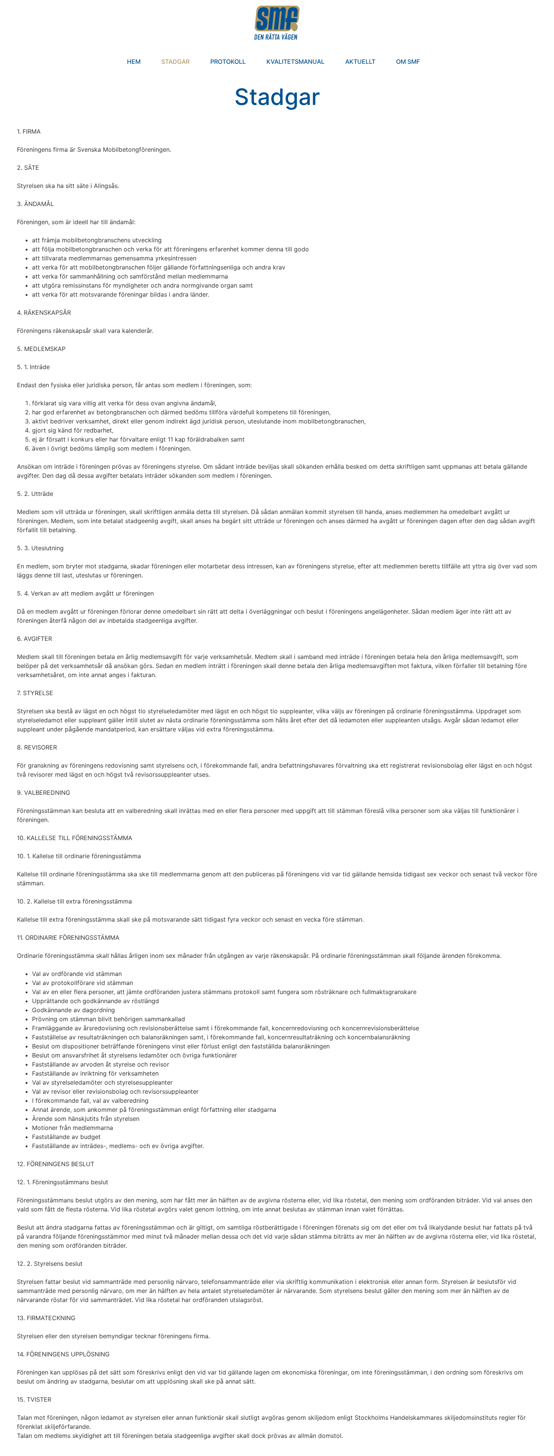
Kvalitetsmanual (295, 61)
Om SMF (408, 61)
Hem (134, 61)
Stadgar (175, 61)
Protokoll (228, 61)
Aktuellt (360, 61)
